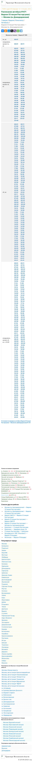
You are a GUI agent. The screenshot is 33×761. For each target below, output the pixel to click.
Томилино (5, 645)
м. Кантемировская (8, 704)
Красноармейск (7, 656)
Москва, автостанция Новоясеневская (15, 674)
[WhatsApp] (18, 31)
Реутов (4, 588)
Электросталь (6, 561)
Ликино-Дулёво (7, 654)
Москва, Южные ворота (10, 670)
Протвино (5, 638)
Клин (3, 597)
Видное (4, 611)
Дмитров (5, 609)
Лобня (4, 595)
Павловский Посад (8, 615)
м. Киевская (6, 706)
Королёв (4, 552)
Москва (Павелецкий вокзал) (13, 729)
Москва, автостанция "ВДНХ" (11, 683)
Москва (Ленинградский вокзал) (14, 740)
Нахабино (5, 633)
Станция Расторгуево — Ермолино (16, 531)
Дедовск (4, 651)
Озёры (4, 660)
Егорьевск (5, 604)
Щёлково (5, 573)
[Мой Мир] (8, 31)
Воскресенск (6, 593)
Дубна (4, 602)
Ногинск (4, 591)
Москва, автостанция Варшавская (13, 681)
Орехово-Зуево (7, 575)
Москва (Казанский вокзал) (12, 727)
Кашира (4, 629)
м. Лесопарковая (7, 713)
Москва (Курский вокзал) (11, 722)
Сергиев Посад (7, 586)
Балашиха (5, 546)
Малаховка (5, 658)
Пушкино (5, 584)
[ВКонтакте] (2, 31)
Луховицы (5, 647)
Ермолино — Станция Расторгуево (16, 527)
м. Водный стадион (8, 692)
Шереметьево (6, 746)
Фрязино (5, 620)
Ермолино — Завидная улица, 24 (16, 529)
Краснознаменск (7, 636)
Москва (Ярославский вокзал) (13, 724)
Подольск (5, 548)
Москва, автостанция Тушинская (13, 679)
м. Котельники (6, 708)
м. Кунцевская (6, 710)
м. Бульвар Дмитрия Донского (12, 690)
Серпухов (5, 570)
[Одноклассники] (5, 31)
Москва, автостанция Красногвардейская (16, 672)
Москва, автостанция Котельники (13, 686)
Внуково (4, 748)
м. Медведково (7, 715)
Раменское (5, 577)
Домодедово (6, 568)
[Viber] (15, 31)
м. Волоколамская (8, 697)
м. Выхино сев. (7, 699)
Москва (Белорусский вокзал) (13, 731)
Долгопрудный (7, 579)
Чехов (4, 606)
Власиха (4, 663)
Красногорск (6, 559)
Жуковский (5, 582)
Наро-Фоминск (7, 618)
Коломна (4, 564)
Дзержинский (6, 624)
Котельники (5, 631)
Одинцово (5, 566)
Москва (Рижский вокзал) (12, 736)
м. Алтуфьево (6, 688)
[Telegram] (21, 31)
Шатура (4, 642)
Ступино (4, 613)
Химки (4, 550)
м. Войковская (6, 695)
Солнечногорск (7, 627)
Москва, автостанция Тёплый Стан (13, 677)
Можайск (5, 649)
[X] (11, 31)
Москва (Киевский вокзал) (12, 733)
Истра (4, 640)
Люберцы (5, 557)
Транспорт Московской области (18, 3)
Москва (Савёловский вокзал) (13, 738)
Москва (4, 543)
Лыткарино (5, 622)
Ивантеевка (5, 600)
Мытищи (5, 555)
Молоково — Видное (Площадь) (15, 537)
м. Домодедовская (8, 701)
